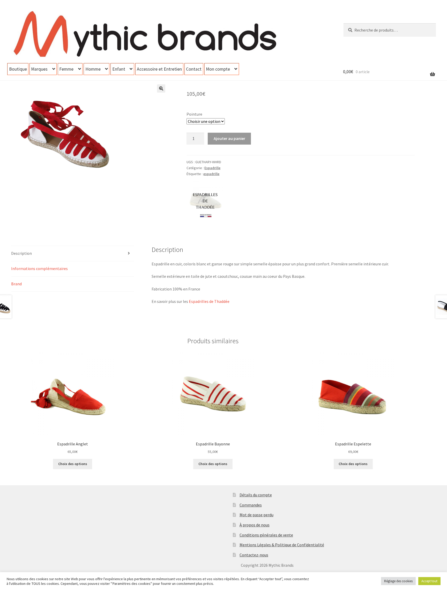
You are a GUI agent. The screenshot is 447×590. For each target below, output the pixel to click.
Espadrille (212, 168)
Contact (194, 69)
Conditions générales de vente (266, 534)
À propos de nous (255, 524)
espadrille (211, 173)
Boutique (18, 69)
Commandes (251, 504)
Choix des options (72, 463)
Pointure (194, 114)
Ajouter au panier (229, 138)
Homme (93, 69)
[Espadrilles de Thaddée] (206, 200)
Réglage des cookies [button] (398, 581)
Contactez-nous (254, 554)
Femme (66, 69)
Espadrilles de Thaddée (209, 301)
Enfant (118, 69)
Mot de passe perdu (256, 514)
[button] (161, 88)
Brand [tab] (16, 283)
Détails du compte (256, 494)
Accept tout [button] (429, 581)
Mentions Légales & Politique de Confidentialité (282, 544)
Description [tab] (21, 253)
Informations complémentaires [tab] (39, 268)
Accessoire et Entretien (159, 69)
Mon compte (218, 69)
